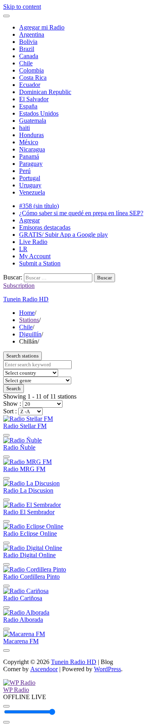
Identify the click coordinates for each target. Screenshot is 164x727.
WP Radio (16, 689)
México (28, 142)
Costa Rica (33, 77)
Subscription (19, 285)
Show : (13, 403)
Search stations (22, 356)
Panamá (29, 156)
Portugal (29, 178)
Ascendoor (44, 669)
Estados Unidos (39, 113)
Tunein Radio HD (26, 299)
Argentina (31, 34)
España (28, 106)
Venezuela (32, 192)
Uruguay (30, 185)
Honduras (31, 135)
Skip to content (22, 6)
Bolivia (28, 41)
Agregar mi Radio (41, 27)
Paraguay (31, 163)
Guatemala (32, 120)
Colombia (31, 70)
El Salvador (34, 99)
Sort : (10, 411)
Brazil (26, 48)
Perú (25, 170)
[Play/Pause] (6, 706)
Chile (26, 63)
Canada (28, 56)
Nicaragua (32, 149)
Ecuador (29, 84)
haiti (24, 127)
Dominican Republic (45, 91)
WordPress (107, 669)
